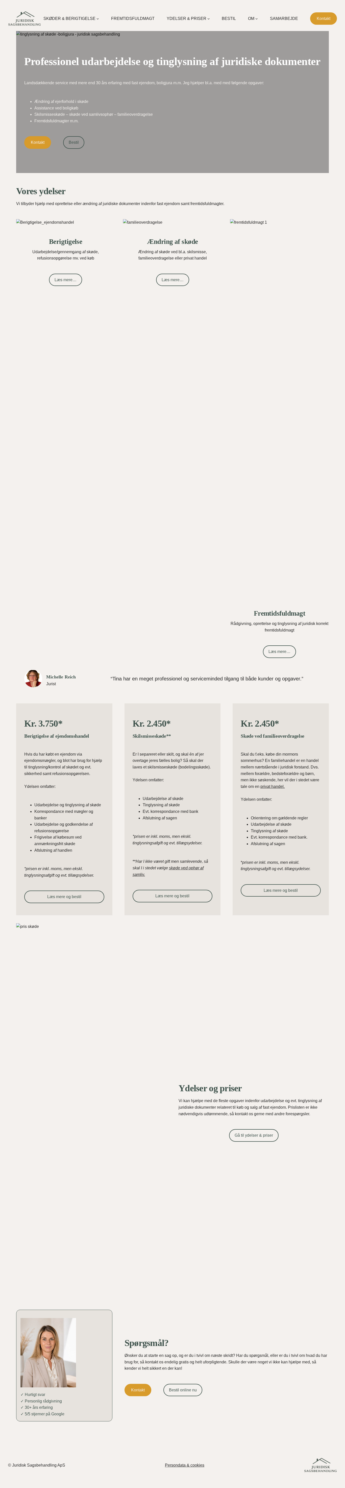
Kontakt (323, 18)
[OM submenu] (256, 18)
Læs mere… (66, 280)
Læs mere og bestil (64, 897)
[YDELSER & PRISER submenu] (208, 18)
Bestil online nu (183, 1390)
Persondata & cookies (184, 1465)
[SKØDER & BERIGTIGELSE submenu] (97, 18)
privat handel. (272, 786)
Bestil (74, 142)
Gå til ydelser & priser (254, 1135)
